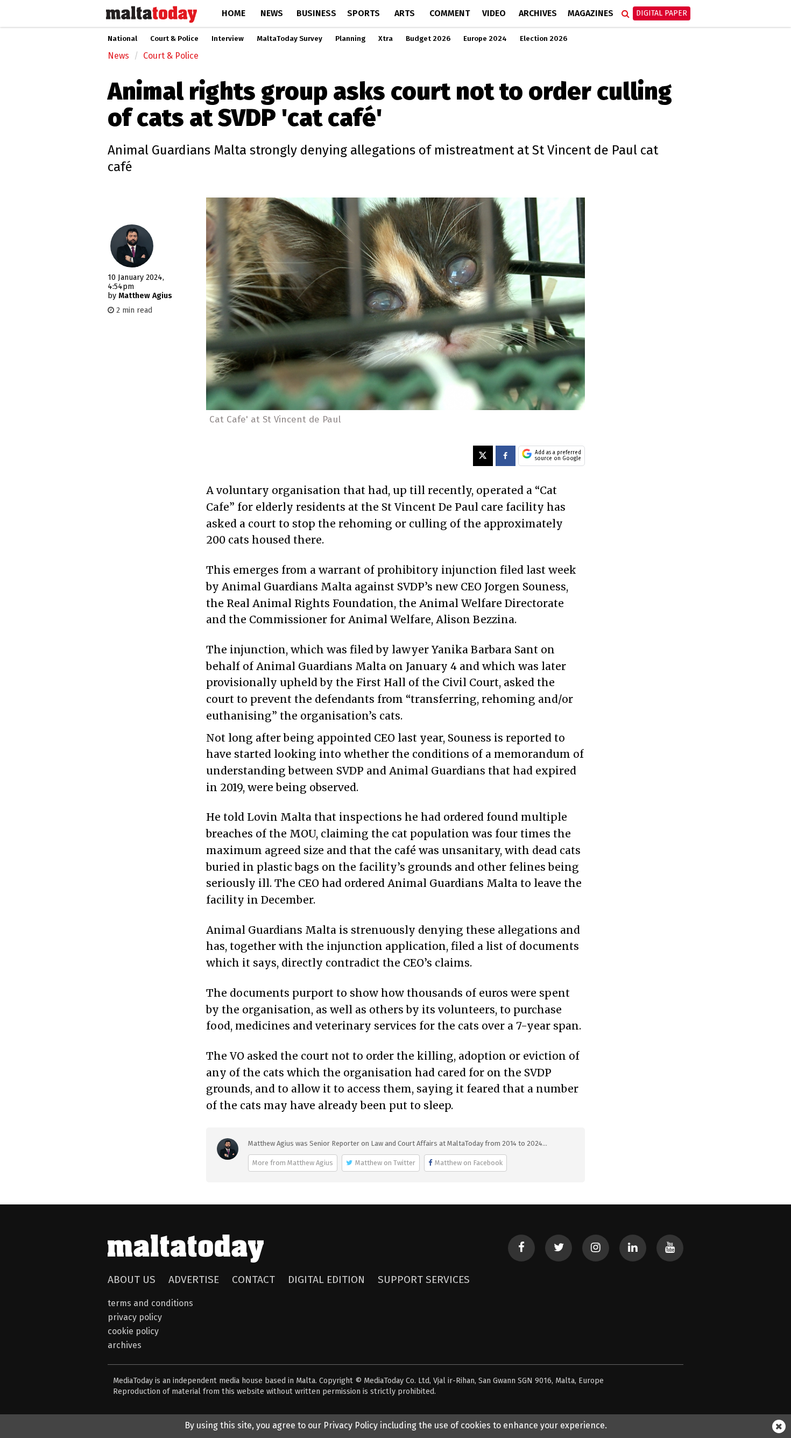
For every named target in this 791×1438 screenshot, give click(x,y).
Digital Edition (326, 1279)
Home (233, 13)
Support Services (424, 1279)
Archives (538, 13)
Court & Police (174, 38)
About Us (132, 1279)
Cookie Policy (133, 1331)
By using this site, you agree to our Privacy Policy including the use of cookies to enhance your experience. (396, 1425)
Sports (363, 13)
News (271, 13)
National (122, 38)
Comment (449, 13)
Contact (253, 1279)
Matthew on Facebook (469, 1163)
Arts (404, 13)
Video (494, 13)
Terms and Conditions (150, 1303)
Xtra (385, 38)
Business (316, 13)
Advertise (193, 1279)
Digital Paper (661, 13)
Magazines (590, 13)
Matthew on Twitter (385, 1163)
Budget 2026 (428, 38)
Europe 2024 (485, 38)
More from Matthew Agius (292, 1163)
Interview (227, 38)
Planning (350, 38)
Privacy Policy (135, 1317)
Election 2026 (543, 38)
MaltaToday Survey (289, 38)
